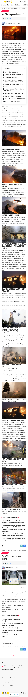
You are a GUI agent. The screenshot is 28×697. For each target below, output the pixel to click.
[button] (3, 1)
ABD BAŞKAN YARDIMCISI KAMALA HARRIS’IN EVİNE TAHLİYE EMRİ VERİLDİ (13, 81)
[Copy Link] (8, 18)
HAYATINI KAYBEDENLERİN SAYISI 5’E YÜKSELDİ (13, 85)
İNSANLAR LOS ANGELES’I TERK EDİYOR (15, 99)
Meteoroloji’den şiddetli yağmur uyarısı (13, 627)
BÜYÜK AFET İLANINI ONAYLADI (13, 96)
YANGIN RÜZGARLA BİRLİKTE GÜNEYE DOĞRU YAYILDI (13, 89)
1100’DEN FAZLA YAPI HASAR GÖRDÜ (14, 74)
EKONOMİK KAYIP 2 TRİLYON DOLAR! (14, 93)
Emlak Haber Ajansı (9, 567)
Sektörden (5, 11)
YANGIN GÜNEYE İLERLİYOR (11, 72)
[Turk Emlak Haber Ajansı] (8, 1)
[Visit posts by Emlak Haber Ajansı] (3, 567)
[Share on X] (5, 18)
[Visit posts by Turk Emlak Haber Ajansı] (3, 23)
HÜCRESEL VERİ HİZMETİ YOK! (12, 101)
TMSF (11, 643)
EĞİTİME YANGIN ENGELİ (11, 77)
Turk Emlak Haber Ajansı (10, 23)
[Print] (10, 18)
